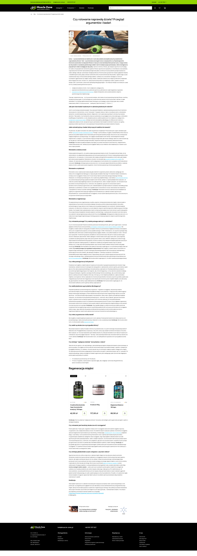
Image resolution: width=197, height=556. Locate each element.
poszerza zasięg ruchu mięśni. (113, 159)
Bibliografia (73, 495)
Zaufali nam (142, 542)
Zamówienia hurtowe (117, 538)
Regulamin (87, 540)
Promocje (91, 7)
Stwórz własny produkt (118, 540)
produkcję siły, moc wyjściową (113, 432)
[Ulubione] (86, 376)
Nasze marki (142, 540)
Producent (60, 538)
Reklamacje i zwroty (63, 540)
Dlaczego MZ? (143, 538)
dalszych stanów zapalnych (110, 463)
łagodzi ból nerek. (89, 322)
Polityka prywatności (90, 544)
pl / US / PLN (162, 2)
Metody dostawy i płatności (92, 536)
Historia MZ (142, 536)
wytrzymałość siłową (121, 177)
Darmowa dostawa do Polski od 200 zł (41, 2)
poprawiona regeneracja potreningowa (82, 91)
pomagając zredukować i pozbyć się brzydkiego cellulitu (106, 226)
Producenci (70, 7)
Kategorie (59, 7)
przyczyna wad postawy (75, 258)
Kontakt (154, 2)
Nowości (81, 7)
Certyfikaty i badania (144, 544)
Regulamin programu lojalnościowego (94, 542)
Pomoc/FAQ (88, 538)
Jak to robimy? (143, 546)
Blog (34, 14)
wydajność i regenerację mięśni (77, 120)
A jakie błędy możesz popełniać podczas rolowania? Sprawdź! (86, 493)
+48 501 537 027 (71, 2)
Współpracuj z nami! (117, 536)
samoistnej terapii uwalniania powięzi (83, 132)
